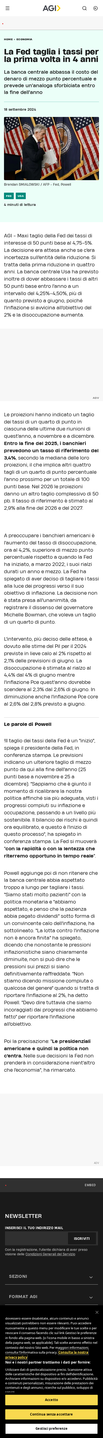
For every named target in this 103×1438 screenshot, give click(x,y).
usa (21, 196)
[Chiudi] (97, 1312)
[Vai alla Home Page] (51, 8)
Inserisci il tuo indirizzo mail (34, 1227)
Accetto (51, 1400)
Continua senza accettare (51, 1414)
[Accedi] (95, 8)
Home (8, 39)
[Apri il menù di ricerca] (84, 8)
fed (9, 196)
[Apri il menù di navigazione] (7, 8)
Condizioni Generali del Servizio (50, 1254)
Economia (24, 39)
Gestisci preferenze (51, 1428)
